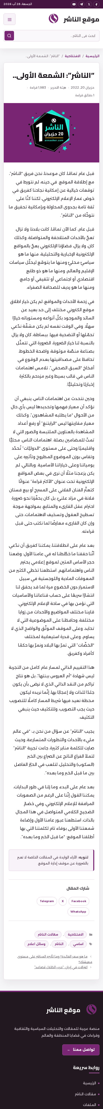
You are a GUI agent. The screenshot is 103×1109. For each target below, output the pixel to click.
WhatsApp (78, 911)
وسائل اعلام (36, 944)
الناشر (59, 944)
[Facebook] (96, 4)
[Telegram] (81, 4)
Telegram (47, 901)
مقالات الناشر (48, 934)
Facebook (79, 901)
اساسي (78, 944)
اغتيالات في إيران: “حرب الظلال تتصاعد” (61, 967)
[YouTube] (74, 4)
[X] (89, 4)
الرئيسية (93, 56)
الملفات (89, 1105)
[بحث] (9, 35)
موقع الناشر (82, 19)
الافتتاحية (72, 56)
